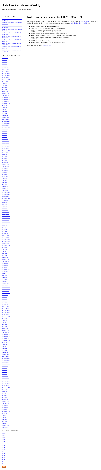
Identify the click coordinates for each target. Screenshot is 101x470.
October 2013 (5, 362)
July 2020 (4, 202)
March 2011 (5, 423)
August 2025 (5, 81)
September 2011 (6, 411)
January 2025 (5, 95)
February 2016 (5, 306)
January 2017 (5, 285)
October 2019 (5, 219)
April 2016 (4, 302)
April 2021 (4, 184)
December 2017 (6, 263)
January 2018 (5, 261)
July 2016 (4, 297)
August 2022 (5, 152)
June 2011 (4, 417)
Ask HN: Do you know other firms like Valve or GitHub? (46, 30)
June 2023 (4, 133)
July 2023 (4, 131)
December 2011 (5, 405)
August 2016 (5, 295)
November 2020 (6, 194)
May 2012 (4, 395)
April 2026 (4, 65)
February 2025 (5, 93)
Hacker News (85, 21)
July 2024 (4, 107)
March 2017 (5, 281)
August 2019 (5, 223)
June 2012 (4, 393)
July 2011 (4, 415)
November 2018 (6, 241)
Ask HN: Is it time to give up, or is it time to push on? (45, 26)
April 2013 (4, 374)
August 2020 (5, 200)
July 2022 (4, 154)
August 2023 (5, 129)
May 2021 (4, 182)
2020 (3, 445)
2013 (3, 459)
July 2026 (4, 60)
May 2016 (4, 300)
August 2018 (5, 247)
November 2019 (6, 218)
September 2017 (6, 269)
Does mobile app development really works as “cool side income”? (48, 28)
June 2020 (4, 204)
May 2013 (4, 372)
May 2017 (4, 277)
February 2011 (5, 425)
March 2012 (5, 399)
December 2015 (6, 310)
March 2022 (5, 162)
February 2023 (5, 140)
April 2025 (4, 89)
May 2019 (4, 229)
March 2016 (5, 304)
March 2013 (5, 375)
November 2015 (6, 312)
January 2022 (5, 166)
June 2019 (4, 227)
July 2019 (4, 225)
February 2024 (5, 117)
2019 (3, 447)
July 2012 (4, 391)
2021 (3, 443)
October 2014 (5, 338)
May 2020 (4, 206)
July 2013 (4, 368)
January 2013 (5, 379)
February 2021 (5, 188)
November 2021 (6, 170)
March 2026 (5, 67)
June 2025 (4, 85)
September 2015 (6, 316)
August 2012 (5, 389)
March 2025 (5, 91)
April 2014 (4, 350)
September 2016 (6, 293)
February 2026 (5, 69)
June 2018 (4, 251)
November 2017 (6, 265)
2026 (3, 433)
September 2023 (6, 127)
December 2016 (6, 287)
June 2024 (4, 109)
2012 (3, 461)
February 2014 (5, 354)
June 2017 (4, 275)
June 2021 (4, 180)
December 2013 (6, 358)
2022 (3, 441)
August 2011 (5, 413)
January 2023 (5, 142)
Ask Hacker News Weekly (21, 5)
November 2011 (5, 407)
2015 (3, 455)
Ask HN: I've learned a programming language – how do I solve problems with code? (53, 35)
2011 (3, 463)
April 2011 (4, 421)
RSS (4, 466)
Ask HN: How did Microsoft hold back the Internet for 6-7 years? (48, 42)
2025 (3, 435)
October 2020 (5, 196)
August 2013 (5, 366)
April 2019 (4, 231)
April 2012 (4, 397)
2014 (3, 457)
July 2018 (4, 249)
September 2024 (6, 103)
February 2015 (5, 330)
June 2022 (4, 156)
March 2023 (5, 139)
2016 (3, 453)
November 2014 (6, 336)
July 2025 (4, 83)
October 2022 (5, 148)
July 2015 (4, 320)
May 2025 (4, 87)
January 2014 (5, 356)
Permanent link (47, 45)
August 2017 (5, 271)
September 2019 (6, 221)
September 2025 (6, 79)
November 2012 (6, 383)
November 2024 (6, 99)
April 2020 (4, 208)
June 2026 (4, 62)
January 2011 (5, 427)
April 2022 (4, 160)
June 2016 (4, 298)
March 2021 (5, 186)
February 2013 (5, 377)
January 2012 (5, 403)
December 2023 (6, 121)
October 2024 (5, 101)
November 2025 (6, 75)
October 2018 (5, 243)
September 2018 (6, 245)
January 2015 (5, 332)
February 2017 (5, 283)
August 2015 (5, 318)
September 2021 (6, 174)
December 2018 (6, 239)
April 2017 (4, 279)
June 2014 (4, 346)
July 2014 (4, 344)
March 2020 (5, 210)
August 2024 (5, 105)
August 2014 (5, 342)
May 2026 (4, 63)
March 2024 (5, 115)
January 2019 (5, 237)
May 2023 (4, 135)
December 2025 (6, 73)
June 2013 (4, 370)
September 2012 (6, 387)
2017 (3, 451)
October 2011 (5, 409)
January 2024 (5, 119)
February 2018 (5, 259)
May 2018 (4, 253)
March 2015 (5, 328)
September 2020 (6, 198)
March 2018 (5, 257)
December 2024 (6, 97)
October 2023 (5, 125)
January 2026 (5, 71)
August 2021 (5, 176)
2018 (3, 449)
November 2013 (6, 360)
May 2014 (4, 348)
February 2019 (5, 235)
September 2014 (6, 340)
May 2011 (4, 419)
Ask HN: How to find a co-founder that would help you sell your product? (50, 37)
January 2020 (5, 214)
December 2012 (6, 381)
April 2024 (4, 113)
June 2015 (4, 322)
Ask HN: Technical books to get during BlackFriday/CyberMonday (49, 33)
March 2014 (5, 352)
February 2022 (5, 164)
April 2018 (4, 255)
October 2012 (5, 385)
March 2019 (5, 233)
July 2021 (4, 178)
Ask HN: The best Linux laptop (39, 39)
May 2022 (4, 158)
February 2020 (5, 212)
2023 (3, 439)
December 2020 (6, 192)
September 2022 (6, 150)
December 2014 (6, 334)
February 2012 (5, 401)
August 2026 (5, 58)
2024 (3, 437)
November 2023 (6, 123)
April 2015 (4, 326)
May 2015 (4, 324)
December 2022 (6, 144)
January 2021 (5, 190)
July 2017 (4, 273)
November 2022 (6, 146)
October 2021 (5, 172)
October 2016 (5, 291)
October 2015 (5, 314)
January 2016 (5, 308)
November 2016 (6, 289)
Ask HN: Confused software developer (41, 40)
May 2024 (4, 111)
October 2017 (5, 267)
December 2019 (6, 216)
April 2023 (4, 137)
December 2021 (6, 168)
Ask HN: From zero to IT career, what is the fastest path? (45, 32)
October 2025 (5, 77)
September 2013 (6, 364)
